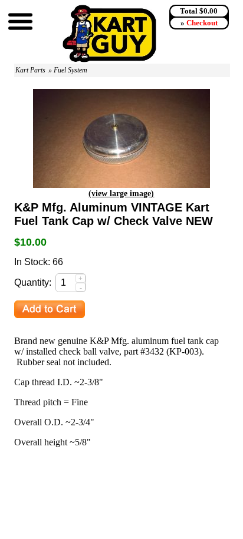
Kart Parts (30, 70)
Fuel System (70, 70)
